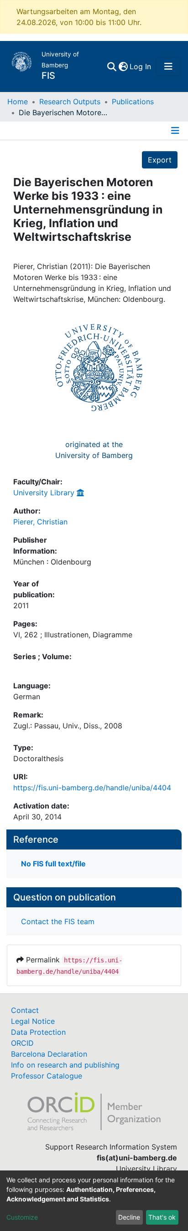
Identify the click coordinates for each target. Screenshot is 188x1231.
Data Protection (38, 1032)
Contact (25, 1010)
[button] (123, 66)
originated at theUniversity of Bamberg (94, 450)
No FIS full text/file (53, 863)
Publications (133, 101)
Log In (141, 66)
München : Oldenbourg (52, 561)
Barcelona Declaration (49, 1053)
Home (17, 101)
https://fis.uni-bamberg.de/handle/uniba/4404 (92, 787)
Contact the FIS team (57, 921)
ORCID (22, 1043)
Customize (22, 1217)
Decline (129, 1217)
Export (160, 159)
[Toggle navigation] (168, 66)
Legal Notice (33, 1021)
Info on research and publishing (65, 1064)
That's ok (162, 1217)
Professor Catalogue (46, 1075)
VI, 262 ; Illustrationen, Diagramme (72, 634)
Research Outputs (69, 101)
